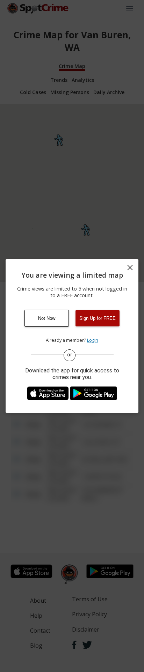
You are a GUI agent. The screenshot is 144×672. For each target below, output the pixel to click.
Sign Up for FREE (97, 318)
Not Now (46, 318)
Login (92, 340)
